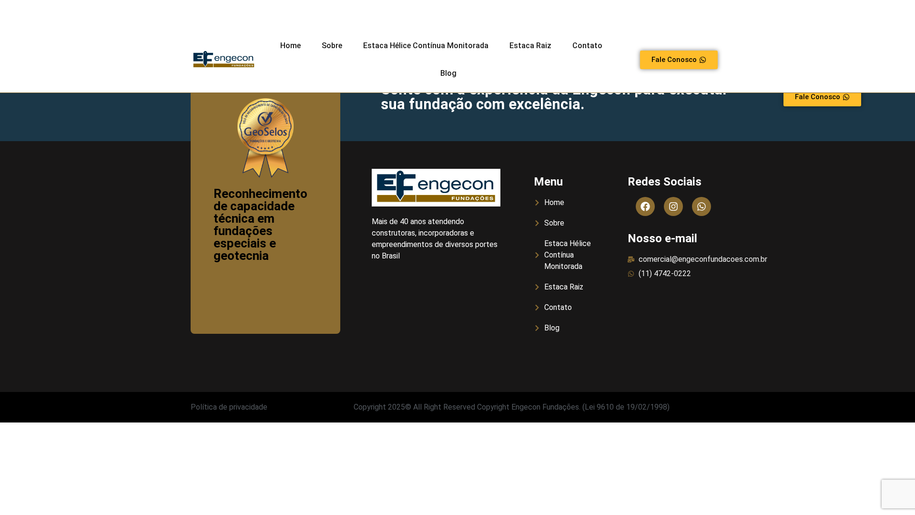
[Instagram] (673, 206)
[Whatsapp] (701, 206)
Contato (587, 45)
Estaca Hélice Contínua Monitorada (425, 45)
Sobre (332, 45)
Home (290, 45)
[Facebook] (645, 206)
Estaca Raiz (530, 45)
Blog (448, 73)
